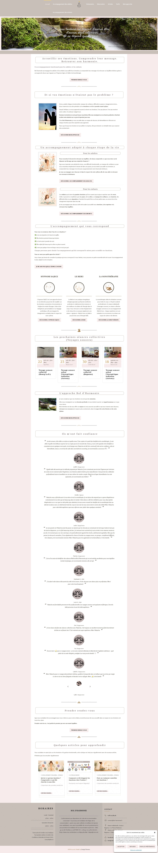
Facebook (110, 837)
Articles (110, 4)
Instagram (110, 840)
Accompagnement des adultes (62, 4)
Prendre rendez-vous (79, 80)
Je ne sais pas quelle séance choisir (48, 266)
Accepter (121, 846)
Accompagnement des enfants (62, 12)
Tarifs (118, 4)
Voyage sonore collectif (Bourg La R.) (46, 372)
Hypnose (60, 775)
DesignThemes (85, 849)
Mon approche (127, 4)
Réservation (101, 4)
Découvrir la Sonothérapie (109, 320)
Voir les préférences (147, 846)
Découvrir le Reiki (79, 320)
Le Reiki (79, 276)
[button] (155, 832)
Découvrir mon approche (70, 135)
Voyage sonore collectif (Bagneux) (90, 372)
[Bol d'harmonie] (79, 4)
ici (52, 839)
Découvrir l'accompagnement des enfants (76, 213)
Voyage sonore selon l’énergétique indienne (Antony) (68, 374)
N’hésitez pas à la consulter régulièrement (47, 755)
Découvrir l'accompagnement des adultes (76, 181)
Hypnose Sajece (49, 276)
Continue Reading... (46, 793)
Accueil (47, 4)
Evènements (90, 4)
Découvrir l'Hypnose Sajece (49, 320)
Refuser (132, 846)
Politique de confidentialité (136, 850)
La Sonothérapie (108, 276)
